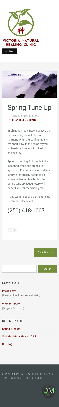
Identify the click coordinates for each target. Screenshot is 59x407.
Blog (12, 230)
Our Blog (7, 344)
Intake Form (9, 290)
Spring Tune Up (11, 328)
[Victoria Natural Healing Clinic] (29, 28)
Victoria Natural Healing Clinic (19, 336)
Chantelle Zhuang (24, 120)
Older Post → (45, 252)
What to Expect (11, 304)
